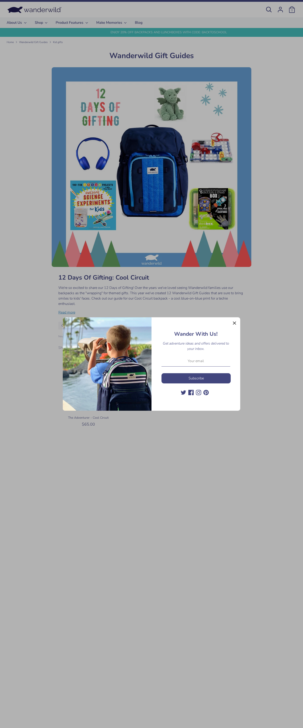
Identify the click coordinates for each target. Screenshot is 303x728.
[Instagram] (198, 392)
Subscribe (196, 378)
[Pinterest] (206, 392)
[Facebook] (191, 392)
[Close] (234, 323)
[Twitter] (183, 392)
